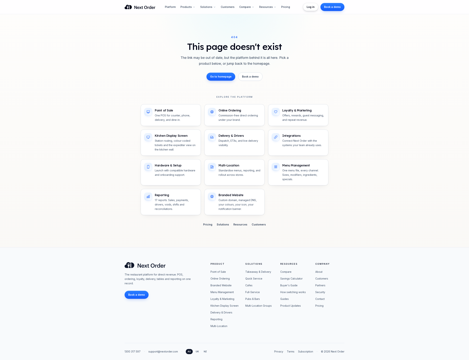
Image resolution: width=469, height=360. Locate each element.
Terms (290, 351)
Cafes (248, 285)
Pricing (285, 6)
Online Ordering (220, 278)
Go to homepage (221, 76)
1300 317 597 (133, 351)
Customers (227, 6)
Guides (284, 298)
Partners (320, 285)
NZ (205, 351)
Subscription (305, 351)
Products (186, 6)
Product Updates (290, 305)
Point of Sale (218, 271)
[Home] (140, 7)
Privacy (278, 351)
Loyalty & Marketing (222, 298)
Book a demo (250, 76)
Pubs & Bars (252, 298)
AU (189, 351)
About (318, 271)
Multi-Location (219, 326)
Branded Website (221, 285)
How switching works (293, 292)
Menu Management (222, 292)
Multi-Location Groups (258, 305)
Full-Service (252, 292)
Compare (245, 6)
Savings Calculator (291, 278)
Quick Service (253, 278)
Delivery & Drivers (221, 312)
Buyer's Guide (289, 285)
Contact (320, 298)
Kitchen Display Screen (225, 305)
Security (320, 292)
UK (197, 351)
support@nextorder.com (163, 351)
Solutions (206, 6)
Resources (266, 6)
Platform (170, 6)
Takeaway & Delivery (258, 271)
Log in (311, 6)
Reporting (216, 319)
